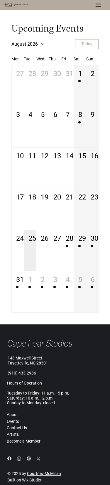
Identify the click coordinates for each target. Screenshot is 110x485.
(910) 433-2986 (22, 373)
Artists (13, 434)
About (12, 414)
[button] (17, 86)
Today (86, 44)
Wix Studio (31, 480)
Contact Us (17, 427)
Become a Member (23, 441)
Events (13, 421)
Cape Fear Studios (20, 4)
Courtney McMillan (44, 473)
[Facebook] (9, 458)
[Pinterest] (28, 458)
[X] (38, 458)
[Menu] (98, 5)
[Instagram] (19, 458)
